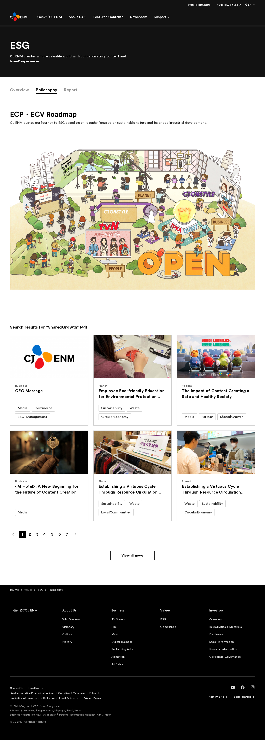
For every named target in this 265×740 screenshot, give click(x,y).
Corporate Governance (225, 656)
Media (23, 408)
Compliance (168, 627)
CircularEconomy (115, 417)
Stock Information (221, 642)
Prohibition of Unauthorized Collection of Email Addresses (44, 698)
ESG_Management (32, 417)
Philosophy (46, 90)
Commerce (43, 408)
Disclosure (216, 634)
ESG (40, 589)
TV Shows (118, 619)
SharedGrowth (231, 417)
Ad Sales (117, 664)
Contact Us (16, 688)
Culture (67, 634)
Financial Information (223, 649)
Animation (118, 656)
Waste (134, 408)
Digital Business (121, 642)
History (67, 642)
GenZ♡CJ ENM (25, 610)
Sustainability (111, 408)
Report (70, 90)
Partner (207, 417)
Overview (19, 90)
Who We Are (71, 619)
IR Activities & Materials (225, 627)
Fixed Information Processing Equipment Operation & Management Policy (53, 693)
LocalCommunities (116, 512)
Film (114, 627)
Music (115, 634)
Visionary (68, 627)
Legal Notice (36, 688)
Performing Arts (122, 649)
